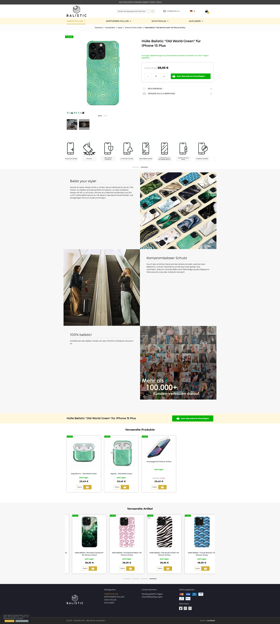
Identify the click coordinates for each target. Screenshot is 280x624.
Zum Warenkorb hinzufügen (191, 76)
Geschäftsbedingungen (152, 597)
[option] (68, 114)
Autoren (203, 621)
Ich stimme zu (9, 621)
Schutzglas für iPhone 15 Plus (159, 462)
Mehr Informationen (22, 621)
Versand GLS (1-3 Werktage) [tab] (161, 94)
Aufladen (195, 21)
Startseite (98, 28)
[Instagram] (185, 608)
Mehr (79, 487)
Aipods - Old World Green (121, 474)
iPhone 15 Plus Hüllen (133, 28)
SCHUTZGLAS (159, 21)
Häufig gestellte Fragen (152, 594)
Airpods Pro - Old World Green (84, 474)
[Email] (190, 608)
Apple (120, 28)
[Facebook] (180, 608)
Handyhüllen (75, 21)
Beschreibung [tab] (154, 89)
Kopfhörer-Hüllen (117, 21)
